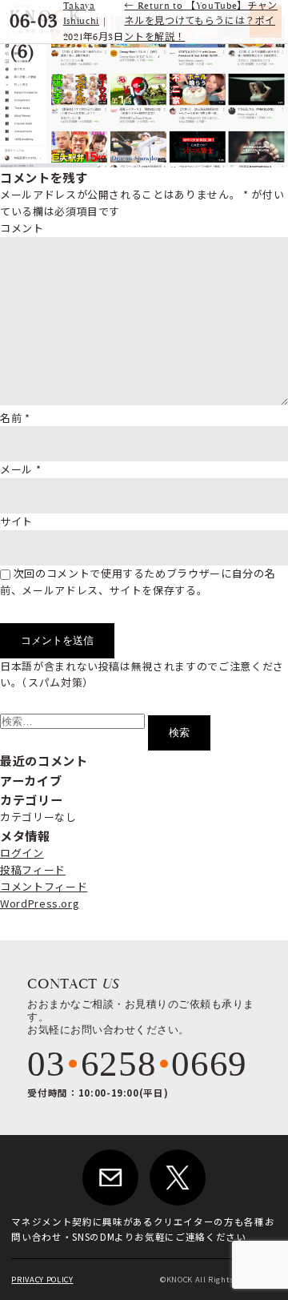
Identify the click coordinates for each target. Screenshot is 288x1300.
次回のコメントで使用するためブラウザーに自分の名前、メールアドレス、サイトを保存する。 (137, 581)
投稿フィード (33, 869)
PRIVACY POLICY (42, 1279)
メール (20, 469)
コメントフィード (43, 886)
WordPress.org (39, 903)
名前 (15, 417)
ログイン (22, 852)
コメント (22, 227)
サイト (16, 521)
